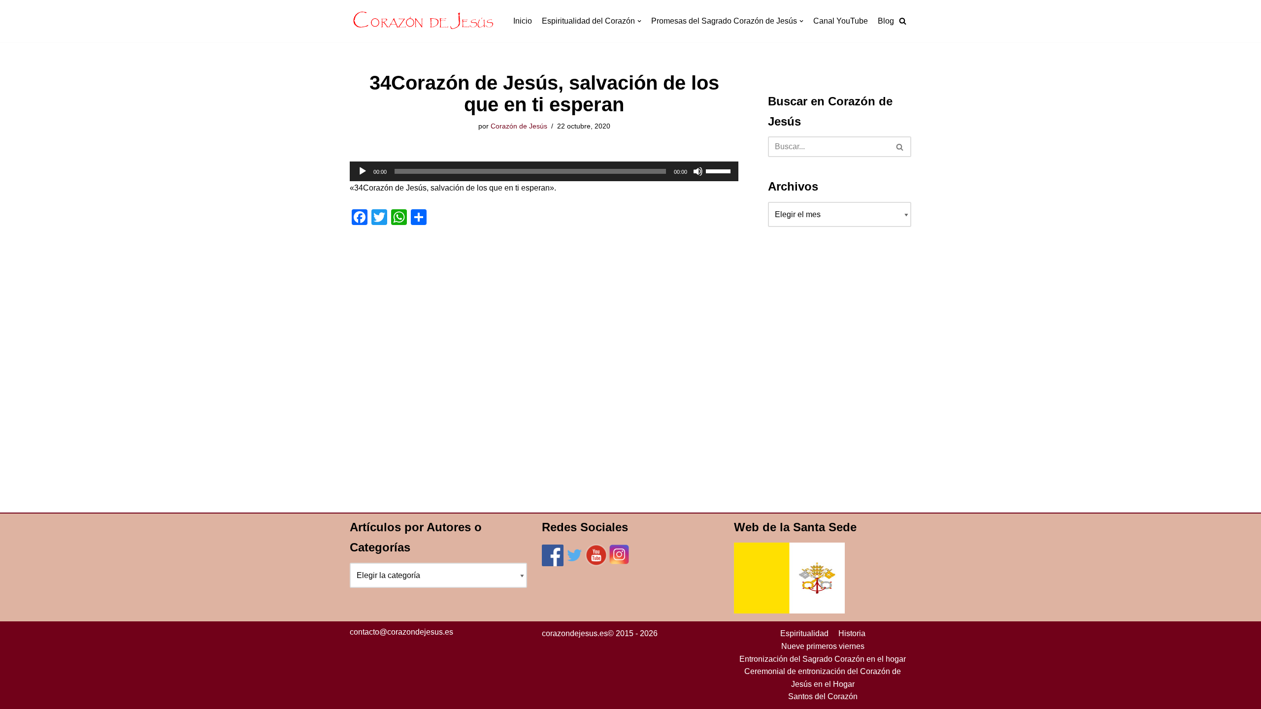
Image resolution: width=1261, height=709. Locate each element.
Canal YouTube (840, 21)
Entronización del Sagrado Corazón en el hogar (822, 659)
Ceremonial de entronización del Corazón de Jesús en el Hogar (822, 677)
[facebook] (553, 563)
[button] (902, 21)
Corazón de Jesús (519, 126)
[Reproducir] (362, 171)
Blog (886, 21)
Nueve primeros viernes (822, 646)
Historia (851, 633)
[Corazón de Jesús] (424, 21)
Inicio (522, 21)
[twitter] (574, 563)
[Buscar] (900, 146)
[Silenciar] (698, 171)
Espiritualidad (804, 633)
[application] (544, 171)
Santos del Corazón (823, 696)
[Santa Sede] (789, 611)
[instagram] (619, 563)
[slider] (719, 170)
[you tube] (596, 563)
